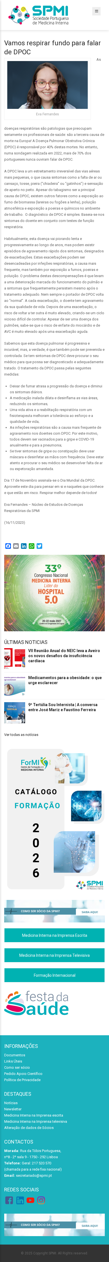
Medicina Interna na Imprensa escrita (33, 1115)
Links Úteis (13, 1061)
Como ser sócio (17, 1067)
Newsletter (13, 1109)
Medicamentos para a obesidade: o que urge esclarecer (65, 680)
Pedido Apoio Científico (23, 1074)
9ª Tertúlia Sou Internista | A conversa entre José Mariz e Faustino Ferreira (63, 707)
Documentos (14, 1055)
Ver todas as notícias (21, 735)
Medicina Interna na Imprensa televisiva (35, 1121)
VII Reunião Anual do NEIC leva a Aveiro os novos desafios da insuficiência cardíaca (64, 655)
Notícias (11, 1103)
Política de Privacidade (22, 1080)
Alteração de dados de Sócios (29, 1128)
